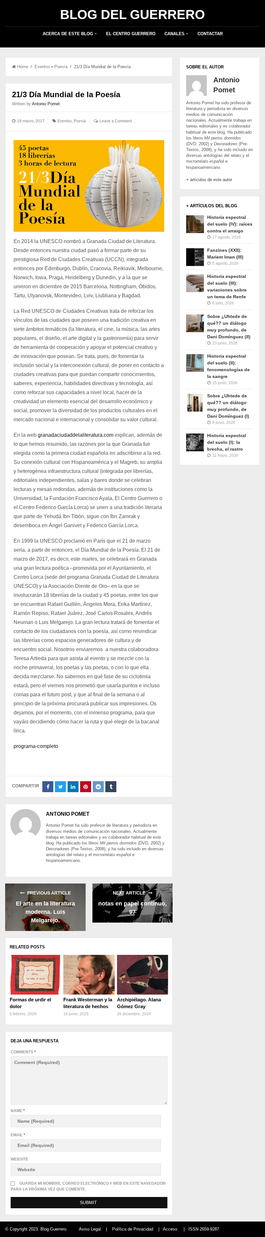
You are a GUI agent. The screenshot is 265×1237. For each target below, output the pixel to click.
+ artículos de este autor (209, 179)
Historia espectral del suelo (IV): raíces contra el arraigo (229, 224)
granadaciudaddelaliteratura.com (75, 435)
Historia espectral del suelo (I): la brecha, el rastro (226, 442)
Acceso (170, 1229)
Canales (174, 33)
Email (18, 1135)
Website (19, 1159)
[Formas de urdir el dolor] (35, 974)
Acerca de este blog (68, 33)
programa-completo (36, 746)
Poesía (61, 66)
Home (22, 66)
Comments (23, 1052)
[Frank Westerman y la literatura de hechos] (89, 974)
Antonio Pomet (46, 103)
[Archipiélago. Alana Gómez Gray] (142, 974)
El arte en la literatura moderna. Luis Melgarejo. (45, 912)
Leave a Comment (116, 121)
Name (18, 1111)
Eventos (42, 66)
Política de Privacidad (132, 1229)
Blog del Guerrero (132, 14)
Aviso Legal (90, 1229)
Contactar (210, 33)
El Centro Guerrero (130, 33)
